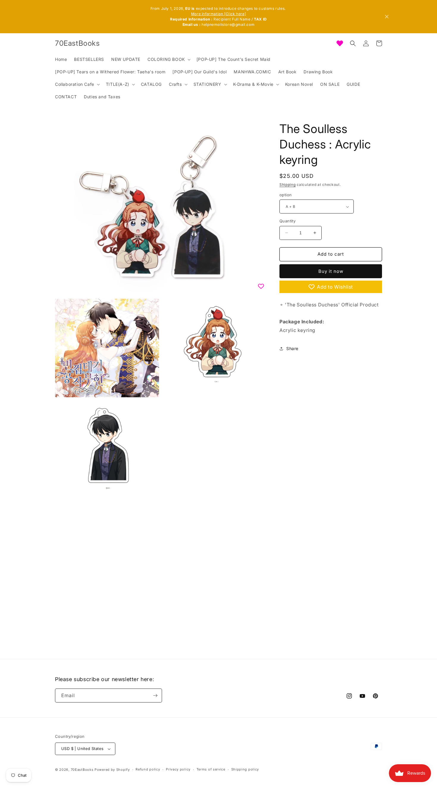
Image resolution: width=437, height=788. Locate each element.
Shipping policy (245, 769)
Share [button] (292, 348)
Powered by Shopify (112, 770)
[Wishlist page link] (340, 43)
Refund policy (148, 769)
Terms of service (211, 769)
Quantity (287, 221)
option (285, 194)
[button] (168, 59)
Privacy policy (178, 769)
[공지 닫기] (387, 16)
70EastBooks (82, 770)
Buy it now (330, 271)
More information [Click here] (218, 14)
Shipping (287, 184)
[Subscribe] (155, 695)
